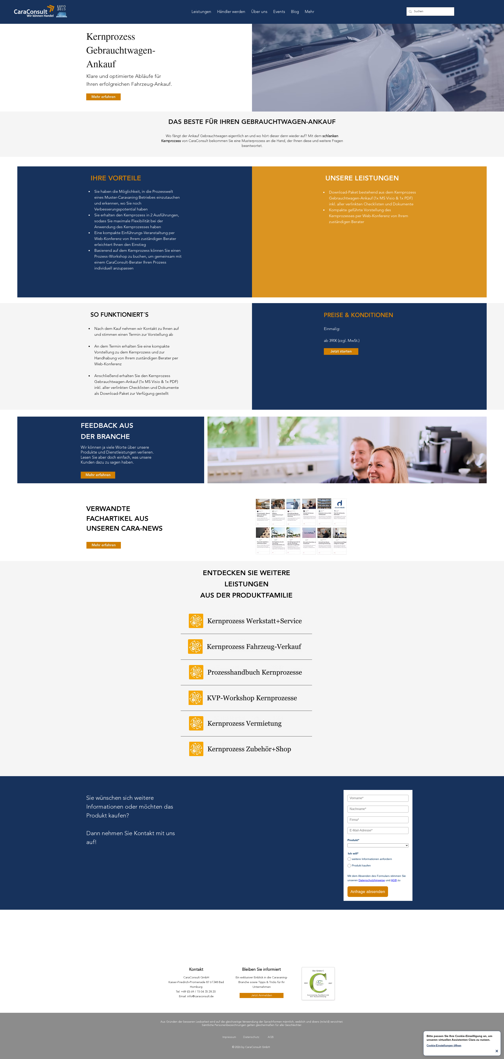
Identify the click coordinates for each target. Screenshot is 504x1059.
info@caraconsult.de (200, 996)
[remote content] (378, 843)
